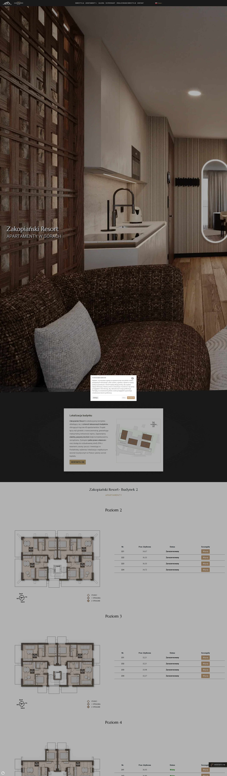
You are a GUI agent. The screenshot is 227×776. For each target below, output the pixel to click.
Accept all (131, 397)
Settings (95, 397)
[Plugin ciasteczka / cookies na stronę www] (132, 378)
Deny (124, 397)
